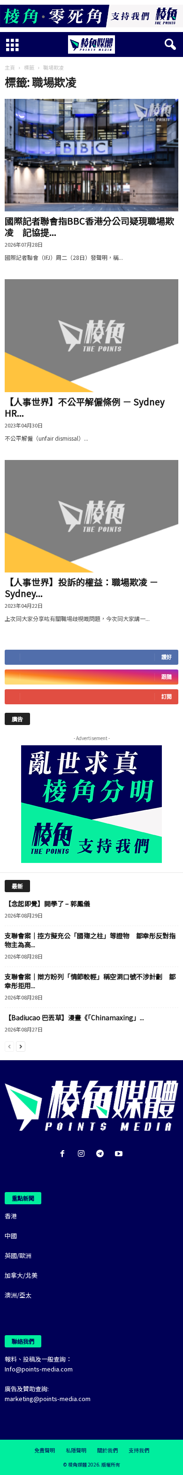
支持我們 (139, 1450)
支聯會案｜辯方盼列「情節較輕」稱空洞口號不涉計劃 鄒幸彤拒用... (90, 981)
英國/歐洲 (18, 1255)
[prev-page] (9, 1046)
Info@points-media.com (39, 1368)
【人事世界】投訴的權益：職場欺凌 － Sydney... (81, 587)
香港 (11, 1215)
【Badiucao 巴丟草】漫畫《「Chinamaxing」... (74, 1017)
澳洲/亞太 (18, 1294)
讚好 (166, 657)
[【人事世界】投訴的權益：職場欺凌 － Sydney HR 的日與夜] (91, 516)
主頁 (10, 67)
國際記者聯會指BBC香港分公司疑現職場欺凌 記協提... (89, 226)
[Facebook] (64, 1154)
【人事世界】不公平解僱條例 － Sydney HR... (85, 407)
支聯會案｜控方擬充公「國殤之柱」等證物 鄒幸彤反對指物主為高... (90, 940)
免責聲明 (44, 1450)
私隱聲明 (76, 1450)
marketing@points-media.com (48, 1398)
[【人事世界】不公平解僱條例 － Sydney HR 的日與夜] (91, 335)
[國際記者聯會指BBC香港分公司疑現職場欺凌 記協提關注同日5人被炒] (91, 155)
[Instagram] (83, 1154)
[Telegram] (101, 1154)
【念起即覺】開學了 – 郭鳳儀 (47, 903)
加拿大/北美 (21, 1275)
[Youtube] (120, 1154)
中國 (11, 1235)
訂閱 (166, 696)
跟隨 (166, 676)
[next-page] (20, 1046)
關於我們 (107, 1450)
